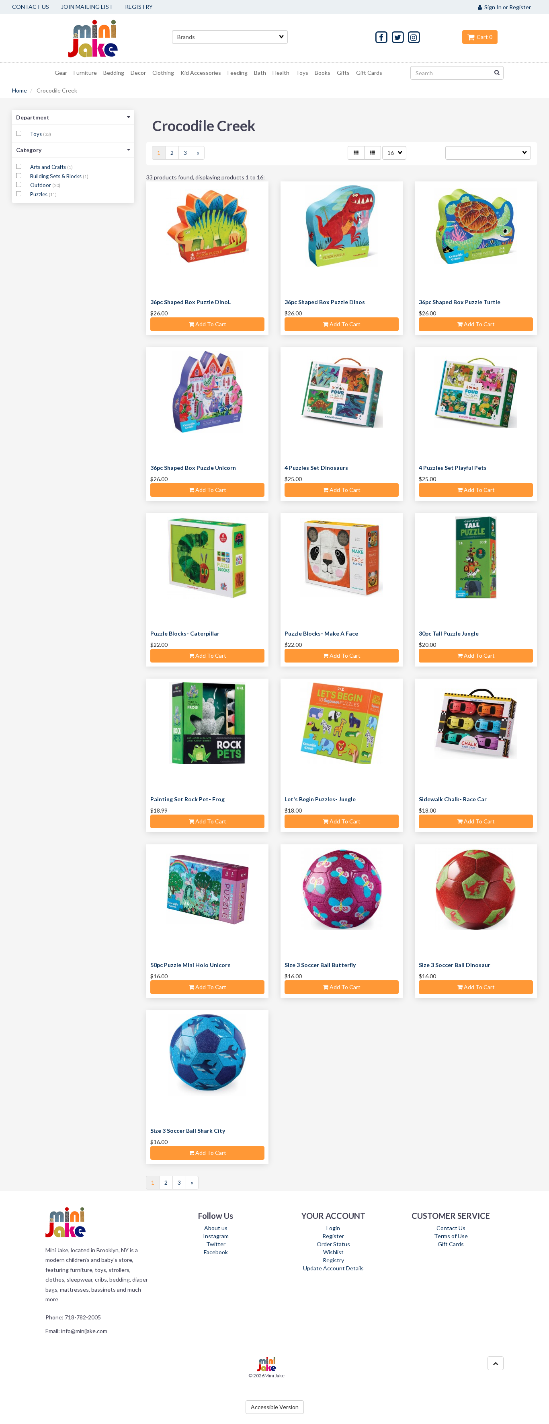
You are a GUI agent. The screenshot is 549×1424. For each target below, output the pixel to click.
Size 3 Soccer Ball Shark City (187, 1130)
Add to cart (210, 324)
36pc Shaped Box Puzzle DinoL (190, 301)
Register (333, 1236)
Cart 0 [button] (483, 36)
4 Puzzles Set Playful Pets (453, 467)
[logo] (103, 38)
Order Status (333, 1244)
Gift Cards (451, 1244)
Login (333, 1227)
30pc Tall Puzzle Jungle (449, 633)
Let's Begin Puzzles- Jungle (320, 799)
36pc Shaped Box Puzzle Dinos (325, 301)
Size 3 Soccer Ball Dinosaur (454, 964)
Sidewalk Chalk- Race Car (453, 799)
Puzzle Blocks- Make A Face (321, 633)
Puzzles (39, 194)
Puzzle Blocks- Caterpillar (184, 633)
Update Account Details (333, 1268)
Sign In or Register (506, 7)
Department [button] (32, 117)
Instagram (216, 1236)
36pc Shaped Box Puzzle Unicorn (193, 467)
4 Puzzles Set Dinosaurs (316, 467)
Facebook (216, 1252)
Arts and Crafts (48, 167)
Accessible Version (275, 1406)
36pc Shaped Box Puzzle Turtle (459, 301)
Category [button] (28, 149)
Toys (36, 134)
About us (215, 1227)
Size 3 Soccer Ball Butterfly (320, 964)
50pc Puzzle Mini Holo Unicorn (190, 964)
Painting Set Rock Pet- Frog (187, 799)
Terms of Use (451, 1236)
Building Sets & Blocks (56, 176)
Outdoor (41, 185)
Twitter (215, 1244)
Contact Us (450, 1227)
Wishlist (333, 1252)
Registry (333, 1260)
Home (19, 90)
